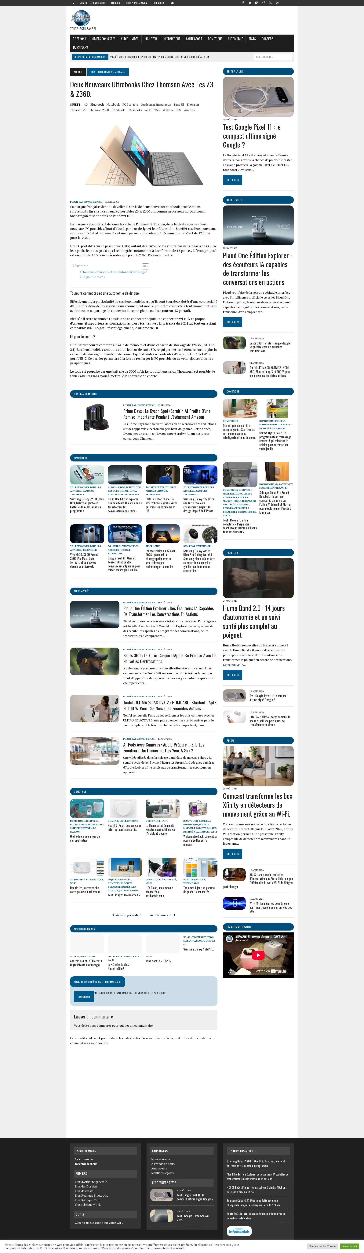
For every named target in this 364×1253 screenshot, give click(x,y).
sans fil (179, 104)
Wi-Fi (148, 110)
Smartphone (81, 458)
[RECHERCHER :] (273, 56)
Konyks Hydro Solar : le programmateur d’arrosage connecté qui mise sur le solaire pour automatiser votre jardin (275, 441)
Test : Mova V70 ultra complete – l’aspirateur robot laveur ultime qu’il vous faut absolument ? (240, 526)
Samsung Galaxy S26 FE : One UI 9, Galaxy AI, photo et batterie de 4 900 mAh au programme (87, 505)
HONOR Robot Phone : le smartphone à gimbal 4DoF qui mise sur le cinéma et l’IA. (161, 505)
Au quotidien (78, 879)
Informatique (171, 38)
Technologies (247, 511)
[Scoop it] (291, 2)
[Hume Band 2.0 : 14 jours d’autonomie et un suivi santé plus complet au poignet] (258, 595)
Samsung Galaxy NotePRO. (198, 949)
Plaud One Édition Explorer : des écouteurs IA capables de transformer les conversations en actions (125, 505)
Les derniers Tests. (164, 1182)
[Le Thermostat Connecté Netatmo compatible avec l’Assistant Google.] (163, 815)
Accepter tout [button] (349, 1246)
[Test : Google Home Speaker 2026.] (161, 1220)
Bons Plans (80, 47)
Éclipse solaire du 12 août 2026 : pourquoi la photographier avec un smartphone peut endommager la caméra (160, 559)
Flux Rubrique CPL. (87, 1200)
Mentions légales (162, 1173)
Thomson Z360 (99, 110)
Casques (113, 490)
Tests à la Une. (235, 71)
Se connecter (84, 1159)
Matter (275, 487)
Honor (124, 490)
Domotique (215, 38)
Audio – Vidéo (130, 38)
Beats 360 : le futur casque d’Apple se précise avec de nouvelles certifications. (170, 658)
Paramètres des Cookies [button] (322, 1246)
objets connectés (103, 38)
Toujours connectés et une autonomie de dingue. (115, 272)
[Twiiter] (250, 2)
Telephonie (79, 38)
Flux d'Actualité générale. (91, 1182)
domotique (80, 791)
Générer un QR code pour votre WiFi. (99, 1223)
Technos (115, 3)
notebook (113, 104)
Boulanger (158, 3)
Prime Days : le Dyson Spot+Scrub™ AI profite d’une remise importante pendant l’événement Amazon (166, 413)
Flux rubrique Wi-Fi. (88, 1204)
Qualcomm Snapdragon (156, 104)
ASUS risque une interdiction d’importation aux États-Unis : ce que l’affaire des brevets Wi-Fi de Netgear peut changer (258, 880)
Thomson (193, 104)
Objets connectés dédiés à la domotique (122, 887)
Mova (238, 493)
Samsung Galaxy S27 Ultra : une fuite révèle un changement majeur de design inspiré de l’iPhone (199, 505)
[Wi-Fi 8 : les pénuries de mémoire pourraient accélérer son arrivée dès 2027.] (234, 907)
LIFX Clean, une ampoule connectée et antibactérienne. (159, 892)
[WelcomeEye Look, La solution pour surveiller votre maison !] (200, 815)
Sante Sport (194, 38)
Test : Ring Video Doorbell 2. (124, 895)
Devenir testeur (86, 1164)
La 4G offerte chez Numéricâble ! (118, 966)
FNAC (172, 3)
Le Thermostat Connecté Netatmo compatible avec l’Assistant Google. (160, 829)
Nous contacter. (161, 1159)
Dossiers (267, 38)
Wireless (189, 110)
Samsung (88, 490)
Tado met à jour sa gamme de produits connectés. (199, 890)
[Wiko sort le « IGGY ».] (163, 951)
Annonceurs (159, 1168)
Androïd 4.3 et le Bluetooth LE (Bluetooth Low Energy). (86, 963)
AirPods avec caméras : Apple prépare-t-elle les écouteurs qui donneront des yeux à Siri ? (163, 747)
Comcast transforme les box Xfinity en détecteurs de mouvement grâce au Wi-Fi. (257, 804)
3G (184, 937)
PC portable (130, 104)
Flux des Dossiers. (86, 1186)
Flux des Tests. (84, 1191)
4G (86, 104)
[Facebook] (243, 2)
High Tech (150, 38)
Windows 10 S (172, 110)
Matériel (228, 493)
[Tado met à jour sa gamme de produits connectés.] (200, 874)
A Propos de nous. (163, 1164)
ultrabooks (134, 110)
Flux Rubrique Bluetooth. (91, 1195)
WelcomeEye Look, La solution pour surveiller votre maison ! (200, 840)
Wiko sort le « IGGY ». (158, 961)
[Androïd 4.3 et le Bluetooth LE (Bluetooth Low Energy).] (87, 951)
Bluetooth (97, 104)
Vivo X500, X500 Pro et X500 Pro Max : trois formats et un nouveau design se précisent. (84, 560)
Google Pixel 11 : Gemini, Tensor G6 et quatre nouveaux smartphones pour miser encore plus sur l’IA (124, 564)
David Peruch (93, 201)
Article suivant (161, 915)
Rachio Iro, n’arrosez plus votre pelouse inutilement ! (85, 890)
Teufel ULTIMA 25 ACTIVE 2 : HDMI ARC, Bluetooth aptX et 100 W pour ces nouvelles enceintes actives (170, 705)
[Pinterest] (277, 2)
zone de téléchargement (92, 3)
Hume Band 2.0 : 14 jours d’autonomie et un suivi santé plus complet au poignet (254, 621)
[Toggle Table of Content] (143, 266)
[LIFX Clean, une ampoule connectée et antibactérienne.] (163, 874)
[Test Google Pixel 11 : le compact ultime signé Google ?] (258, 114)
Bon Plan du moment (85, 394)
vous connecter (100, 1025)
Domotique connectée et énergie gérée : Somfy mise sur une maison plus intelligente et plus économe (239, 431)
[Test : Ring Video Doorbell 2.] (125, 874)
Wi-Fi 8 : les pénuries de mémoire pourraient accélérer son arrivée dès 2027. (270, 907)
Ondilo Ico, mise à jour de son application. (85, 838)
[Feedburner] (284, 2)
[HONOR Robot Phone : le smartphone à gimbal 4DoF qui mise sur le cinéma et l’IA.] (163, 482)
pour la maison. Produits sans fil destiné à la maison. (87, 828)
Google (125, 549)
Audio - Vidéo (116, 487)
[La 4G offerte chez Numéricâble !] (125, 951)
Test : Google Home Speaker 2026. (193, 1218)
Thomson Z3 (78, 110)
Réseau (231, 740)
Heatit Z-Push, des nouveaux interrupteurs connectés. (124, 827)
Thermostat (191, 883)
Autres (74, 956)
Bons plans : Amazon (136, 3)
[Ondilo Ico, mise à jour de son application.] (87, 815)
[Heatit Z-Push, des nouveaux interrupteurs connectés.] (125, 815)
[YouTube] (270, 2)
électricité (131, 820)
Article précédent (129, 915)
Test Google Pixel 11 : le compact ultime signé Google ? (252, 135)
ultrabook (118, 110)
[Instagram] (257, 2)
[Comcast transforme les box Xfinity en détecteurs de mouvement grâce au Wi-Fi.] (258, 783)
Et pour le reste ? (94, 277)
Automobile (235, 38)
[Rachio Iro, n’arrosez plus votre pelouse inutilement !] (87, 874)
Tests (252, 38)
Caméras (204, 820)
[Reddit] (263, 2)
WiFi (157, 110)
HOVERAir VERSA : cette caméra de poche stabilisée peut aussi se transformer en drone (269, 721)
